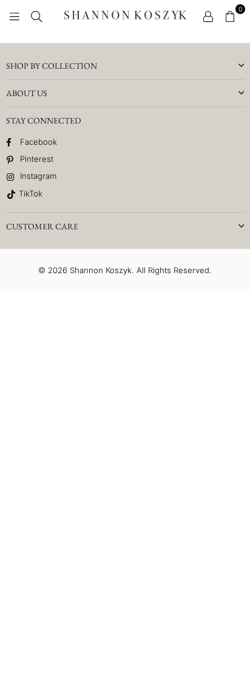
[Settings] (208, 15)
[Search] (36, 15)
